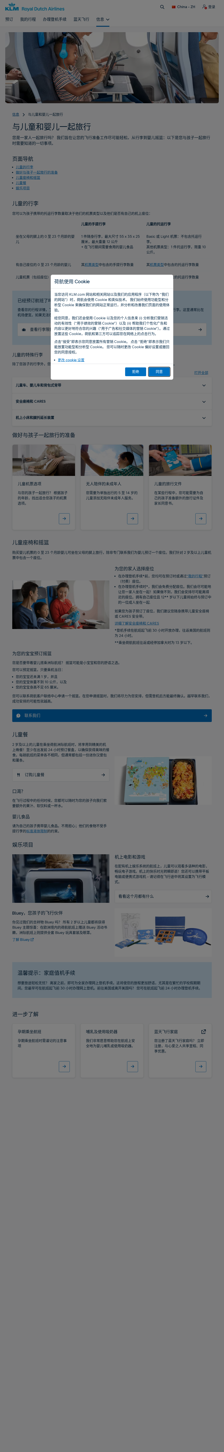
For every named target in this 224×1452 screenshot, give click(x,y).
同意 (159, 372)
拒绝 (135, 372)
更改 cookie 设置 (71, 360)
